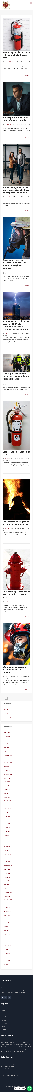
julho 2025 (7, 782)
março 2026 (7, 751)
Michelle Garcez (16, 61)
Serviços (4, 1023)
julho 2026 (7, 736)
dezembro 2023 (8, 854)
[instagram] (5, 997)
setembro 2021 (8, 957)
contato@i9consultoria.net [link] (11, 1075)
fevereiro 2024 (8, 846)
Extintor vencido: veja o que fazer (16, 453)
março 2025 (7, 797)
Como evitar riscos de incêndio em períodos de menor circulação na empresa (14, 264)
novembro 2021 (8, 949)
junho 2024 (7, 831)
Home (3, 1010)
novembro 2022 (8, 903)
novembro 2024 (8, 812)
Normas (6, 713)
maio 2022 (7, 926)
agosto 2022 (7, 915)
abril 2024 (6, 839)
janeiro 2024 (7, 850)
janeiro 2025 (7, 804)
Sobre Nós (5, 1014)
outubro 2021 (7, 953)
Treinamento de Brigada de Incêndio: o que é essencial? (16, 523)
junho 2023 (7, 877)
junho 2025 (7, 785)
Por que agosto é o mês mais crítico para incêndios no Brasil (16, 55)
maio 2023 (7, 881)
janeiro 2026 (7, 759)
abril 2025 (6, 793)
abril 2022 (6, 930)
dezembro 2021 (8, 945)
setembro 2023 (8, 865)
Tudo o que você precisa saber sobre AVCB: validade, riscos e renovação (16, 376)
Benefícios (5, 1017)
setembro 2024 (8, 820)
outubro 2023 (7, 862)
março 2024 (7, 842)
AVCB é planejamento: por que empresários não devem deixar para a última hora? (16, 190)
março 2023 (7, 888)
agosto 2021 (7, 961)
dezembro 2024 (8, 808)
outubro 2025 (7, 770)
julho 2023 (7, 873)
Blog (3, 1026)
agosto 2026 (7, 732)
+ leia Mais (27, 75)
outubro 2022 (7, 907)
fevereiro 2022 (8, 938)
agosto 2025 (7, 778)
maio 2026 (7, 743)
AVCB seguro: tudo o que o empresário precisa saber (15, 119)
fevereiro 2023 (8, 892)
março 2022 (7, 934)
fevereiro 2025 (8, 801)
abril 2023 (6, 884)
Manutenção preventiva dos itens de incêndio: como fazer (16, 594)
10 (22, 698)
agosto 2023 (7, 869)
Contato (4, 1029)
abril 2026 (6, 747)
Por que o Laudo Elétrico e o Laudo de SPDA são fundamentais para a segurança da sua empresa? (16, 325)
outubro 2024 (7, 816)
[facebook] (2, 997)
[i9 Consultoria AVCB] (6, 5)
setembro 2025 (8, 774)
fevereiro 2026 (8, 755)
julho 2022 (7, 919)
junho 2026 (7, 740)
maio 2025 (7, 789)
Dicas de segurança (7, 63)
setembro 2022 (8, 911)
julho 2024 (7, 827)
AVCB (4, 126)
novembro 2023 (8, 858)
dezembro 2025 (8, 763)
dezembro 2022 (8, 900)
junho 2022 (7, 922)
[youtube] (9, 997)
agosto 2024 (7, 823)
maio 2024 (7, 835)
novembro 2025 (8, 766)
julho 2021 (7, 964)
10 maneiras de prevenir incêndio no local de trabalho (14, 669)
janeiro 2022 (7, 941)
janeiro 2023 (7, 896)
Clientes (4, 1020)
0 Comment (25, 61)
